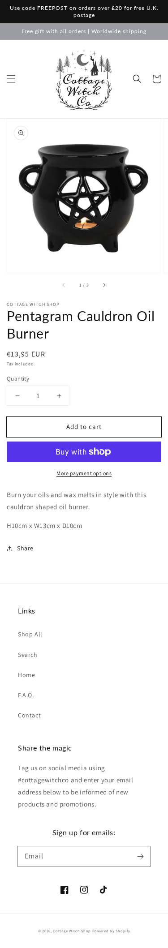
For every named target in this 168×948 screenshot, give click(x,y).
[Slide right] (104, 285)
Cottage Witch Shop (72, 930)
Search (28, 655)
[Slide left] (64, 285)
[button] (11, 79)
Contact (29, 715)
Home (26, 675)
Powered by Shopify (111, 930)
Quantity (18, 378)
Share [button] (25, 548)
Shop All (30, 634)
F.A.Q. (26, 695)
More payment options (84, 473)
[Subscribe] (140, 856)
